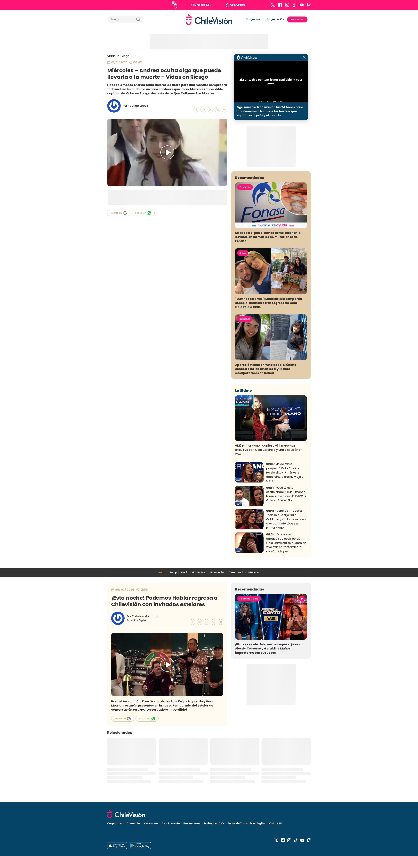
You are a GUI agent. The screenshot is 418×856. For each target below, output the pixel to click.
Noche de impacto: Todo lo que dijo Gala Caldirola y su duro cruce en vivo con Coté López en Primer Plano (286, 519)
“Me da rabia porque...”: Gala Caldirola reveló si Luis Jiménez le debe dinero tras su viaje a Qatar (285, 472)
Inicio (161, 572)
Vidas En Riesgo (118, 56)
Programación (275, 19)
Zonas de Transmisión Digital (246, 823)
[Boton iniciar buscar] (138, 19)
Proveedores (191, 823)
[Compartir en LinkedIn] (217, 110)
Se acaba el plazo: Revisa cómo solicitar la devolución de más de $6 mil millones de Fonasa (268, 237)
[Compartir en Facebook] (196, 110)
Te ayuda (245, 187)
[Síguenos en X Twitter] (273, 5)
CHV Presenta (171, 823)
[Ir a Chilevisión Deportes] (236, 5)
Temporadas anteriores (244, 572)
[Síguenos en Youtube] (302, 5)
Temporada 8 (178, 572)
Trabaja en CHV (214, 823)
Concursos (151, 823)
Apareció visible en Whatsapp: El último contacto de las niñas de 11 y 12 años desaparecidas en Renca (265, 369)
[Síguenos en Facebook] (280, 5)
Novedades (217, 572)
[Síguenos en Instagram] (287, 5)
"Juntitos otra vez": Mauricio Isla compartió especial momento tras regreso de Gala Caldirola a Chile (268, 303)
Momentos (198, 572)
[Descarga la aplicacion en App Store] (140, 845)
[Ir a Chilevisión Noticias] (201, 5)
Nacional (244, 319)
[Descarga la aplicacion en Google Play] (117, 845)
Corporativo (115, 823)
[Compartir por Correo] (224, 110)
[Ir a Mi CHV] (174, 4)
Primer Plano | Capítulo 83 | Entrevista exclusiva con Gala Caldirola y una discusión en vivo (268, 450)
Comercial (134, 823)
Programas (253, 19)
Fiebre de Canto (248, 598)
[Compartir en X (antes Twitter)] (210, 110)
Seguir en (116, 213)
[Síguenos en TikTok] (294, 5)
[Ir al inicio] (209, 19)
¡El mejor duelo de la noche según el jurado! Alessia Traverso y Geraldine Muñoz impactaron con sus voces (268, 648)
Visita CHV (275, 823)
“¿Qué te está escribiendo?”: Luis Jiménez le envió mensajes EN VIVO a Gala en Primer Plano (286, 494)
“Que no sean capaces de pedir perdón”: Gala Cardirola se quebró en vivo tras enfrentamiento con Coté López (286, 542)
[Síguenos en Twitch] (309, 5)
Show (242, 253)
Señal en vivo (297, 19)
